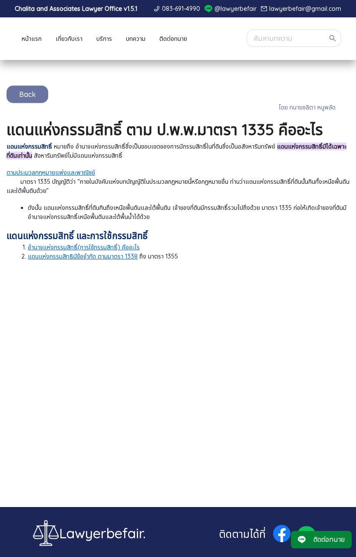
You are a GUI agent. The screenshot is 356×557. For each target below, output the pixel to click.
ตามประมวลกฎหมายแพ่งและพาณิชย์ (51, 172)
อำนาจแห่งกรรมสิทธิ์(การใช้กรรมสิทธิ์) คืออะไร (84, 247)
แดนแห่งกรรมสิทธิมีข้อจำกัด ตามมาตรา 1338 (83, 256)
